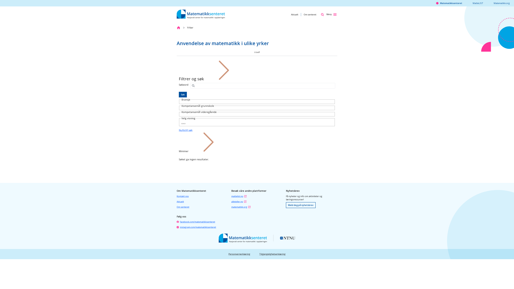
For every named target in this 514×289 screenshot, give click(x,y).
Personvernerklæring (239, 254)
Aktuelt (294, 14)
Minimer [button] (183, 151)
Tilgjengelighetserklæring (272, 254)
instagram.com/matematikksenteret (198, 227)
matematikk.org (239, 207)
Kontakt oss (183, 196)
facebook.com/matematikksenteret (197, 221)
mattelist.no (237, 196)
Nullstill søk (185, 130)
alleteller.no (237, 201)
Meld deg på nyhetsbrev (300, 205)
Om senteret (310, 14)
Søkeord (183, 84)
